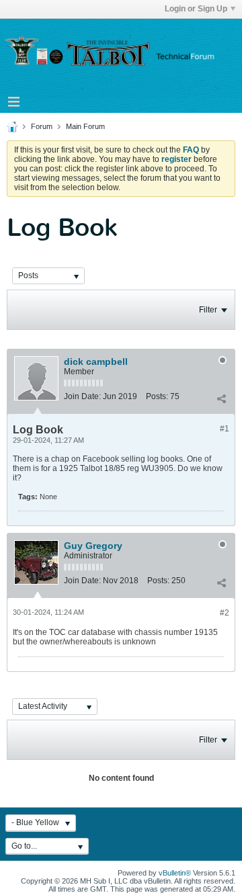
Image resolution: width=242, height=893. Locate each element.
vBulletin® (175, 873)
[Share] (221, 399)
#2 (224, 613)
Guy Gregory (93, 545)
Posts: (157, 396)
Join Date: (82, 396)
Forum (41, 126)
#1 (224, 428)
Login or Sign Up (196, 8)
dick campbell (96, 361)
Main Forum (85, 126)
